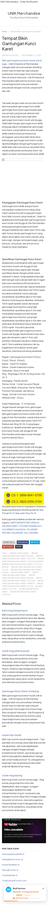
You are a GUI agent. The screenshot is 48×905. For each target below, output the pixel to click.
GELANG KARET (10, 526)
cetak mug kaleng (12, 775)
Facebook (23, 542)
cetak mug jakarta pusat (15, 650)
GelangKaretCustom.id (12, 859)
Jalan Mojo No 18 (28, 513)
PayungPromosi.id (10, 870)
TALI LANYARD (31, 532)
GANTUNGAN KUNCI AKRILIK (24, 522)
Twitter (36, 542)
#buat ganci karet (20, 572)
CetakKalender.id (9, 875)
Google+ (9, 547)
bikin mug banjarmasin (15, 610)
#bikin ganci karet (19, 553)
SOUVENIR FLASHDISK (13, 529)
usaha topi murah (11, 734)
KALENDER (17, 532)
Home (4, 31)
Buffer (18, 547)
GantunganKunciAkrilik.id (13, 854)
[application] (24, 831)
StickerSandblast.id (10, 864)
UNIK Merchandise (24, 13)
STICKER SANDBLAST (30, 526)
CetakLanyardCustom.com (14, 880)
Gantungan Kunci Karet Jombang (20, 691)
